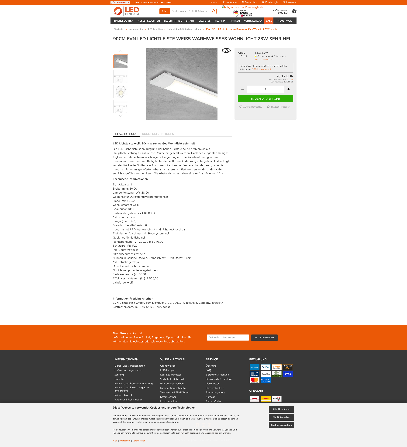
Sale (269, 20)
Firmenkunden (230, 2)
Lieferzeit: (243, 56)
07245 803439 (121, 2)
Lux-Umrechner (169, 401)
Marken (235, 20)
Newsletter (212, 383)
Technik (220, 20)
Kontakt (214, 2)
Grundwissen (168, 365)
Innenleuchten (123, 20)
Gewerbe (204, 20)
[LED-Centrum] (134, 11)
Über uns (211, 365)
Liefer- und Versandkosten (129, 365)
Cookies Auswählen (281, 425)
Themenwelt (284, 20)
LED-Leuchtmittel (170, 374)
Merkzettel (291, 2)
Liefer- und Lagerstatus (127, 370)
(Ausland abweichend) (263, 59)
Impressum (125, 440)
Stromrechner (168, 397)
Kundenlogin (271, 2)
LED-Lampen (167, 370)
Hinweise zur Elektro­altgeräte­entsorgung (132, 389)
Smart (190, 20)
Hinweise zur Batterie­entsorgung (133, 383)
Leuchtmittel (173, 20)
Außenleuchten (149, 20)
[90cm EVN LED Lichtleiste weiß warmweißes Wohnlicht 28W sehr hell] (181, 83)
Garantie (119, 379)
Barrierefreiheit (215, 388)
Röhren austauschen (172, 383)
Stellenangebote (215, 392)
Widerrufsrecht (123, 395)
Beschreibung (126, 134)
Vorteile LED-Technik (172, 379)
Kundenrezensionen (158, 134)
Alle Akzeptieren (281, 409)
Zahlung (119, 374)
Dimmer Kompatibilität (173, 388)
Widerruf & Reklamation (128, 399)
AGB (115, 440)
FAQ (208, 370)
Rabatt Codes (213, 401)
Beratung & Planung (217, 374)
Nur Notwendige (281, 417)
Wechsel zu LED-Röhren (174, 392)
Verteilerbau (253, 20)
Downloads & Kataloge (219, 379)
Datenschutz (138, 440)
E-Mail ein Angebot (261, 69)
